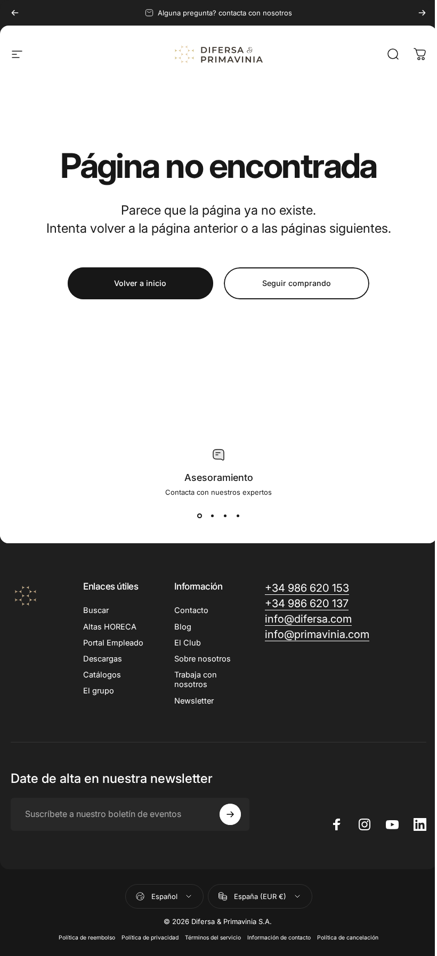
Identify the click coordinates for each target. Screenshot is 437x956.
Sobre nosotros (202, 659)
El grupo (98, 691)
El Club (187, 643)
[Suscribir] (230, 814)
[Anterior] (15, 13)
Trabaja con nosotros (195, 679)
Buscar (96, 610)
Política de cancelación (347, 937)
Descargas (102, 659)
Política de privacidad (150, 937)
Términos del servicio (213, 937)
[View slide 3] (224, 515)
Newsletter (194, 701)
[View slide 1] (199, 515)
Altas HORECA (109, 627)
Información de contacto (279, 937)
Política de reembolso (87, 937)
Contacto (191, 610)
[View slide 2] (212, 515)
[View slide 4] (237, 515)
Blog (182, 627)
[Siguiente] (422, 13)
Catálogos (102, 675)
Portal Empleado (113, 643)
